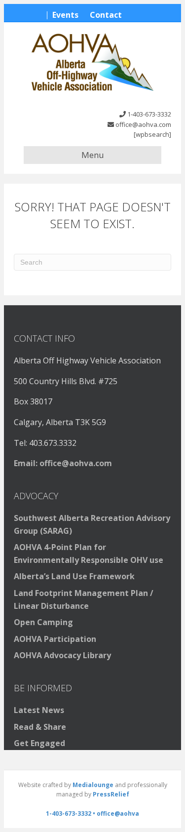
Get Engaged (39, 743)
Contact (106, 14)
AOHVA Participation (55, 639)
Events (65, 14)
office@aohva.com (143, 124)
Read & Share (40, 726)
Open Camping (43, 622)
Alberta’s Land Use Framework (74, 576)
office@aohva (118, 813)
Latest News (39, 710)
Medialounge (93, 785)
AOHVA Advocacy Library (62, 655)
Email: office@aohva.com (63, 463)
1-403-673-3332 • (71, 813)
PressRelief (111, 794)
